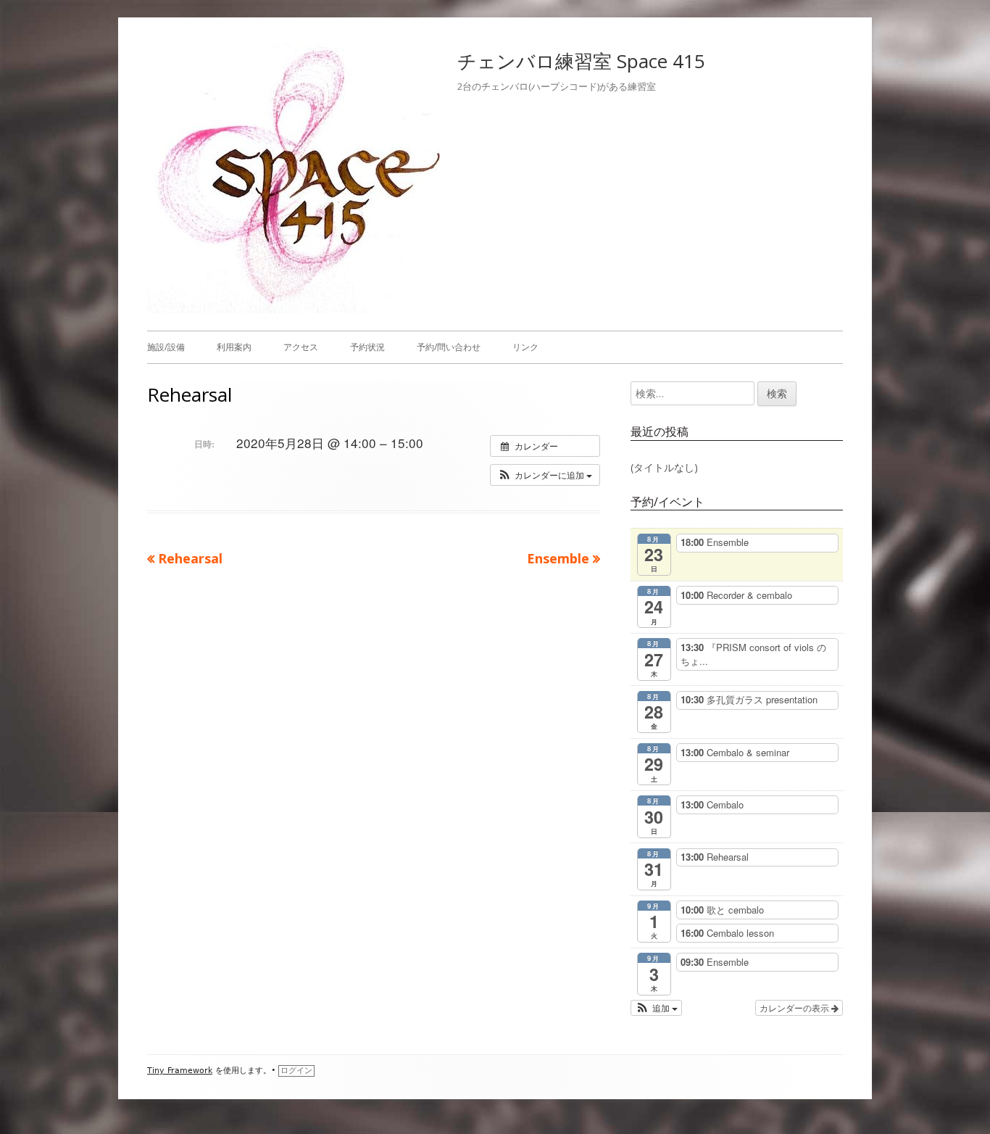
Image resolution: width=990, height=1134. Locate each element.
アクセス (300, 347)
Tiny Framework (179, 1070)
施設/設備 (166, 347)
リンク (525, 347)
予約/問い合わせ (449, 347)
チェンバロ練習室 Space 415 (581, 61)
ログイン (296, 1070)
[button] (545, 475)
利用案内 (234, 347)
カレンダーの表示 (795, 1007)
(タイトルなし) (664, 467)
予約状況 (367, 347)
